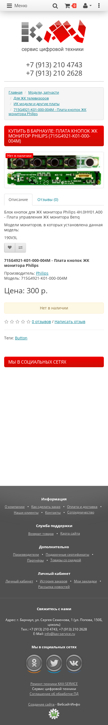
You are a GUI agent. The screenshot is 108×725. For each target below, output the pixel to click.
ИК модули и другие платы (37, 103)
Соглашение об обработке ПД (54, 693)
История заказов (53, 581)
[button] (17, 6)
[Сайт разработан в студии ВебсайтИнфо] (54, 713)
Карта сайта (70, 533)
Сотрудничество (80, 512)
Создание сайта (41, 704)
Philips (42, 273)
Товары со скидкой (65, 560)
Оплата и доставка (82, 506)
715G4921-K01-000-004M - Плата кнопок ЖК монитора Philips (47, 111)
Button (21, 338)
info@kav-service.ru (60, 633)
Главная (15, 92)
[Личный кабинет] (87, 6)
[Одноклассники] (34, 663)
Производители (26, 554)
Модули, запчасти (43, 92)
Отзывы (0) (47, 199)
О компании (15, 506)
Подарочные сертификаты (67, 554)
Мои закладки (85, 581)
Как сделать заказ (45, 506)
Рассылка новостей (54, 586)
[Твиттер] (54, 663)
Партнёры (35, 560)
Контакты (53, 512)
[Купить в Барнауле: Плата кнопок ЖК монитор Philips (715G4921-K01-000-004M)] (54, 170)
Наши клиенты (26, 512)
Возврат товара (41, 533)
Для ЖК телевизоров (31, 98)
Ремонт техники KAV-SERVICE (54, 683)
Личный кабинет (19, 581)
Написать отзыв (70, 321)
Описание (18, 199)
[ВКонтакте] (74, 663)
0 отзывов (41, 321)
